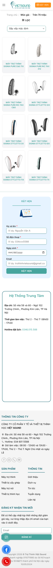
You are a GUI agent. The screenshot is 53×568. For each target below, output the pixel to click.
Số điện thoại (13, 237)
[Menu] (4, 4)
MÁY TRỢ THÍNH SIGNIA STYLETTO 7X (39, 178)
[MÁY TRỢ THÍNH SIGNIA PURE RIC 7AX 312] (39, 48)
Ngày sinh (12, 248)
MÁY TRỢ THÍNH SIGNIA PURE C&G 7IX (14, 65)
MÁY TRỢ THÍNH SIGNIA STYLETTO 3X (13, 142)
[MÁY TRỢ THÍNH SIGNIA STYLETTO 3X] (13, 126)
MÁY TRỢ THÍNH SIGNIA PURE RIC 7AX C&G (14, 105)
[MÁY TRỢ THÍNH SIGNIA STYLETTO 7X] (39, 162)
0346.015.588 (29, 329)
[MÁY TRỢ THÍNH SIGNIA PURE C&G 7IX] (13, 48)
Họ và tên (12, 226)
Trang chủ (12, 14)
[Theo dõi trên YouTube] (19, 460)
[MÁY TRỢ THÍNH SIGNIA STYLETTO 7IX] (13, 162)
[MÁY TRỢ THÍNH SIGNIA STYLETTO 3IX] (39, 87)
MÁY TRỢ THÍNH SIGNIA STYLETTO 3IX (39, 103)
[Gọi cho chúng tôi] (14, 460)
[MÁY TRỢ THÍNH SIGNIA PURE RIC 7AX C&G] (13, 87)
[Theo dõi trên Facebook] (4, 460)
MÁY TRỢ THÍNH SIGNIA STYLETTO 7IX (13, 178)
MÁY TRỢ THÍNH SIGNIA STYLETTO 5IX (39, 142)
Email (9, 259)
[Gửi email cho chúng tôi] (9, 460)
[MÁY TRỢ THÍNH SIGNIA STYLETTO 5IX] (39, 126)
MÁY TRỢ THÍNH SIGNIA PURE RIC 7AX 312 (39, 66)
